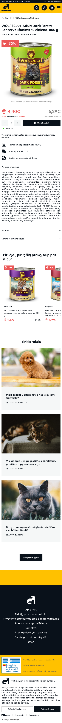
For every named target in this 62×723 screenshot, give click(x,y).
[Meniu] (58, 8)
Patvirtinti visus (47, 709)
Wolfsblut (7, 34)
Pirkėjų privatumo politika (31, 614)
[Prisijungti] (44, 7)
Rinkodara (34, 715)
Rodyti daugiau (31, 557)
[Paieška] (36, 7)
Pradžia (5, 18)
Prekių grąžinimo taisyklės (31, 637)
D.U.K (31, 641)
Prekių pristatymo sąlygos (31, 632)
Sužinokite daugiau (19, 702)
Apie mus (31, 609)
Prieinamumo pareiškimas (31, 623)
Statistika (20, 715)
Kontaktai (31, 628)
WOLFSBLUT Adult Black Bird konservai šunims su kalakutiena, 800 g (22, 313)
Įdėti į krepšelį (43, 123)
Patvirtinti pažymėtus (17, 709)
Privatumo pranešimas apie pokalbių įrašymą (31, 618)
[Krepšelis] (52, 7)
